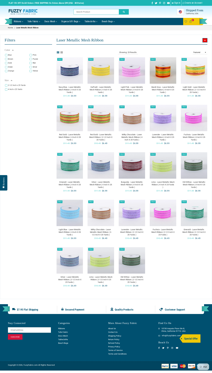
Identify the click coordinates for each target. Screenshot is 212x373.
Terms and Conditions (117, 354)
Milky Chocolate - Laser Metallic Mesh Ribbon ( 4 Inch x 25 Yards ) (131, 137)
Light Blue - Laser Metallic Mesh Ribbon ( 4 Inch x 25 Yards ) (70, 232)
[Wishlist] (185, 21)
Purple (35, 59)
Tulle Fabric (33, 21)
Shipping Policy (114, 336)
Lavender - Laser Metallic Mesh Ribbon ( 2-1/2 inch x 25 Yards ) (131, 232)
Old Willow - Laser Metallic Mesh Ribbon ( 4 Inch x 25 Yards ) (194, 184)
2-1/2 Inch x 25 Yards (17, 85)
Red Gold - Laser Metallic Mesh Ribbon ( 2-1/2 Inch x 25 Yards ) (100, 137)
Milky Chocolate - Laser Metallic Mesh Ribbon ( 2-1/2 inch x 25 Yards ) (101, 232)
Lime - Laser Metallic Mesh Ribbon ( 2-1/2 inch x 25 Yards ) (100, 279)
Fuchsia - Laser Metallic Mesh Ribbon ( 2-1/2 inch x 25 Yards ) (163, 232)
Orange (11, 71)
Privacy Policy (114, 347)
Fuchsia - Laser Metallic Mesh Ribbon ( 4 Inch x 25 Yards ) (194, 137)
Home (10, 28)
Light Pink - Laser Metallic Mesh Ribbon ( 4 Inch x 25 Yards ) (132, 89)
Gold (10, 63)
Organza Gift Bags (70, 21)
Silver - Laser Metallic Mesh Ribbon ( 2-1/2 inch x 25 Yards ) (69, 279)
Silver (35, 67)
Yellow (35, 71)
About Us (112, 328)
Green (10, 67)
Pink (34, 55)
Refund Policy (114, 343)
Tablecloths (90, 21)
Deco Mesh (50, 21)
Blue (10, 55)
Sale (60, 59)
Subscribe (15, 337)
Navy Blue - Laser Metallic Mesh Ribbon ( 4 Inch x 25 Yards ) (70, 89)
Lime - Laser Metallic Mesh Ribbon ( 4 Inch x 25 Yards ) (163, 184)
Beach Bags (107, 21)
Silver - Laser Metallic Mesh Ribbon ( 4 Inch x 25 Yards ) (101, 184)
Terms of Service (115, 350)
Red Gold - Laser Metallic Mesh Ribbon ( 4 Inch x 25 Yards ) (70, 137)
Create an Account (193, 2)
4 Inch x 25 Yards (15, 89)
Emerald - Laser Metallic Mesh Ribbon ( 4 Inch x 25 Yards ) (70, 184)
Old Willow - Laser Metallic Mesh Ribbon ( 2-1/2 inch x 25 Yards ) (131, 279)
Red (34, 63)
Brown (10, 59)
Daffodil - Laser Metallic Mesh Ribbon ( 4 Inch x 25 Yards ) (101, 89)
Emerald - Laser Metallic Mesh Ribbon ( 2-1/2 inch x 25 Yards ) (194, 232)
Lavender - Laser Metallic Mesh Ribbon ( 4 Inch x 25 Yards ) (163, 137)
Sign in (176, 2)
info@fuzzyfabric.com (171, 335)
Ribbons (18, 21)
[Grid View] (58, 52)
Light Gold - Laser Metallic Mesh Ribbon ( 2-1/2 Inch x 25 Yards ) (194, 89)
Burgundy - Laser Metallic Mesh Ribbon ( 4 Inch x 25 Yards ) (132, 184)
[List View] (61, 52)
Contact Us (113, 332)
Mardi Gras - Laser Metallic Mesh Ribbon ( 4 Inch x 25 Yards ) (163, 89)
